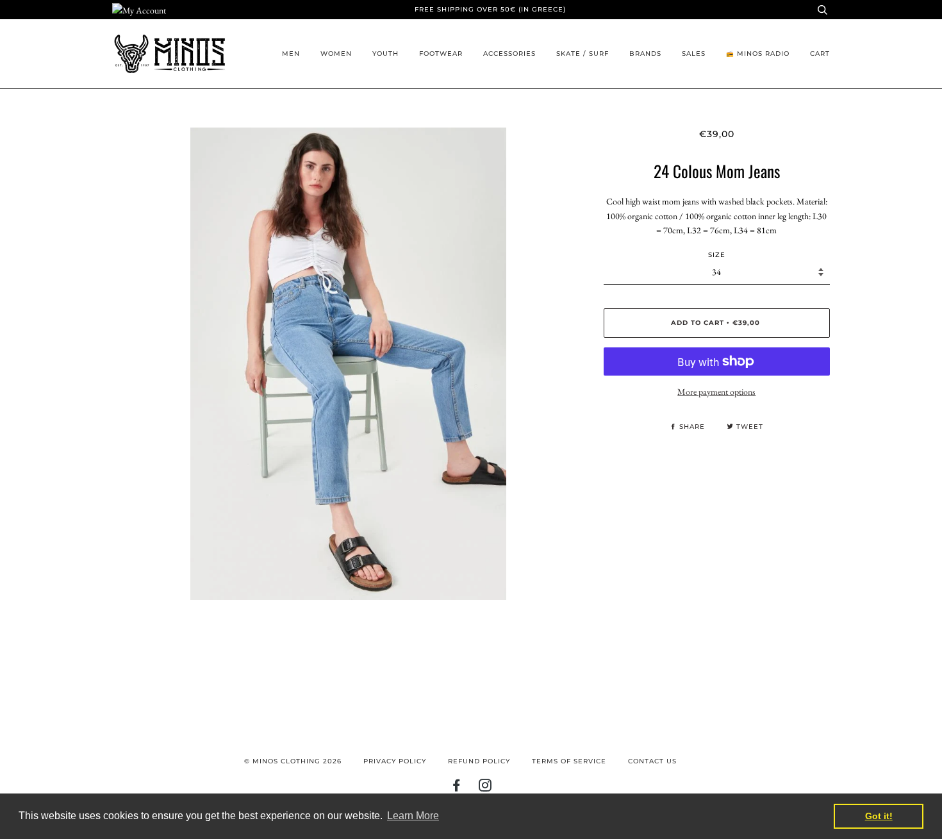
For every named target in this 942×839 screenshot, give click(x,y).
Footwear (441, 53)
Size (716, 254)
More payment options (716, 391)
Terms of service (569, 761)
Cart (820, 53)
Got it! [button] (879, 816)
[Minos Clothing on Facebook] (456, 788)
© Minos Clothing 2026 (293, 761)
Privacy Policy (394, 761)
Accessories (509, 53)
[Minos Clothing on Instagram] (485, 788)
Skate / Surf (582, 53)
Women (336, 53)
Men (291, 53)
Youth (385, 53)
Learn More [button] (413, 815)
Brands (645, 53)
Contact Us (652, 761)
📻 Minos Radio (757, 53)
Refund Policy (479, 761)
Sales (694, 53)
